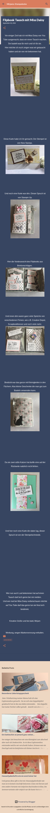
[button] (4, 28)
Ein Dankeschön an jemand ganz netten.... (18, 735)
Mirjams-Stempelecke (17, 4)
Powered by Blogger (26, 802)
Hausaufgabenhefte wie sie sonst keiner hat (19, 776)
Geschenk (8, 640)
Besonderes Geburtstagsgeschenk (15, 693)
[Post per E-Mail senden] (4, 637)
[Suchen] (46, 4)
